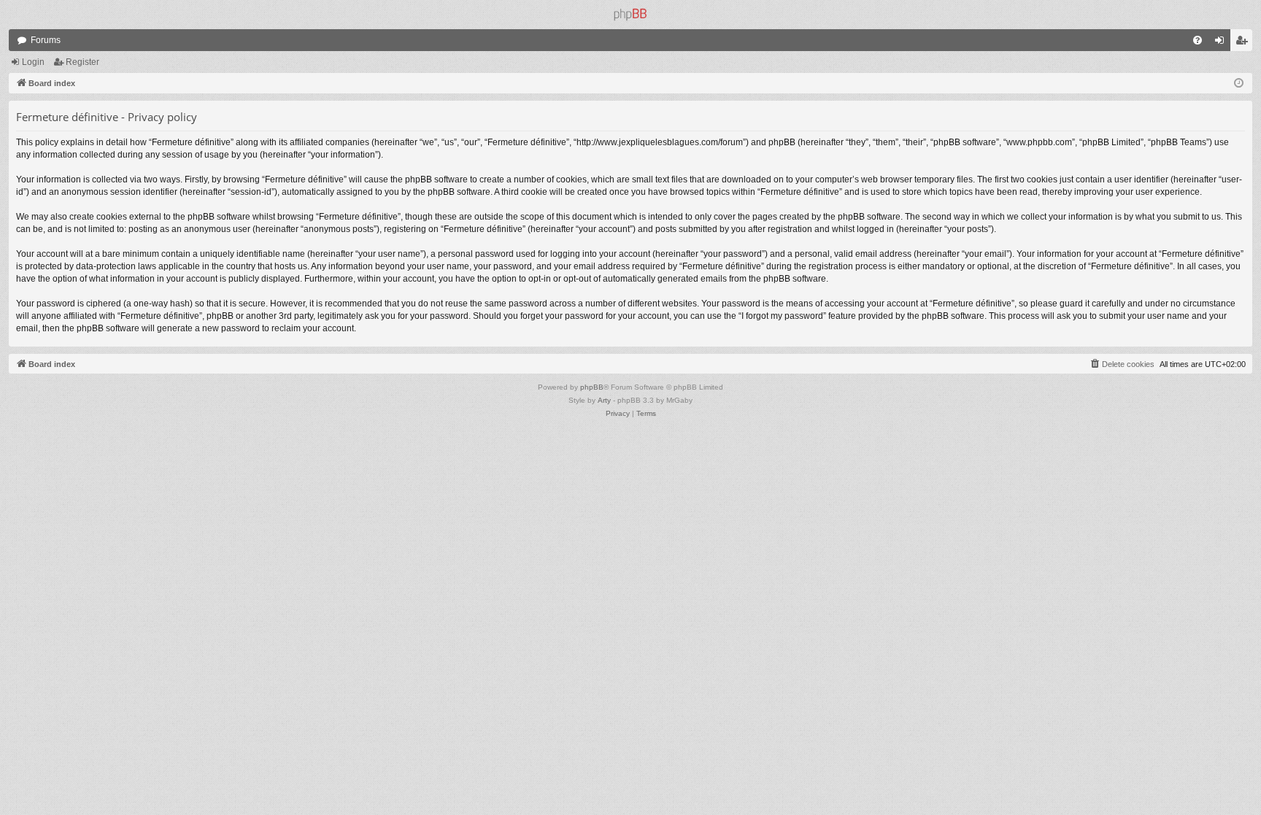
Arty (604, 400)
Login (33, 62)
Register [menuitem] (1244, 43)
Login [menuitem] (1222, 43)
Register (82, 62)
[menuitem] (1197, 40)
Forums (46, 40)
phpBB (591, 387)
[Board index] (630, 14)
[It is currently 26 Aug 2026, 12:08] (1238, 83)
